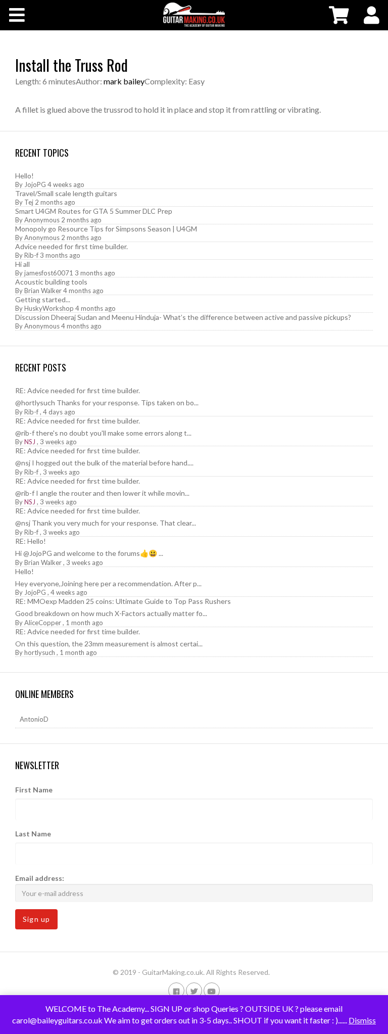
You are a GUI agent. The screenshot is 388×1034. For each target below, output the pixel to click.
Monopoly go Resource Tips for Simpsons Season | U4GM (106, 228)
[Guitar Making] (193, 15)
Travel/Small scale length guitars (66, 193)
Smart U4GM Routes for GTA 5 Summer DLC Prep (93, 211)
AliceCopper (42, 623)
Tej (28, 202)
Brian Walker (43, 291)
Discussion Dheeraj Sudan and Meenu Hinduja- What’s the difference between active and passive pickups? (183, 317)
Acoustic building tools (51, 281)
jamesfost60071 (48, 273)
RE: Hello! (30, 541)
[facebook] (176, 990)
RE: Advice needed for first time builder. (77, 390)
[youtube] (212, 990)
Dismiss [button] (362, 1020)
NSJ (29, 442)
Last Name (33, 833)
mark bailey (124, 81)
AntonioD (34, 719)
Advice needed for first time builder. (71, 246)
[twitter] (194, 990)
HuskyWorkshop (49, 308)
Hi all (22, 264)
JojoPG (35, 184)
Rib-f (31, 255)
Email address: (39, 878)
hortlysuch (39, 652)
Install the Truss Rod (71, 65)
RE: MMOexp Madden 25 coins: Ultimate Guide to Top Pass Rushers (123, 601)
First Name (34, 789)
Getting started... (42, 299)
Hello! (24, 175)
